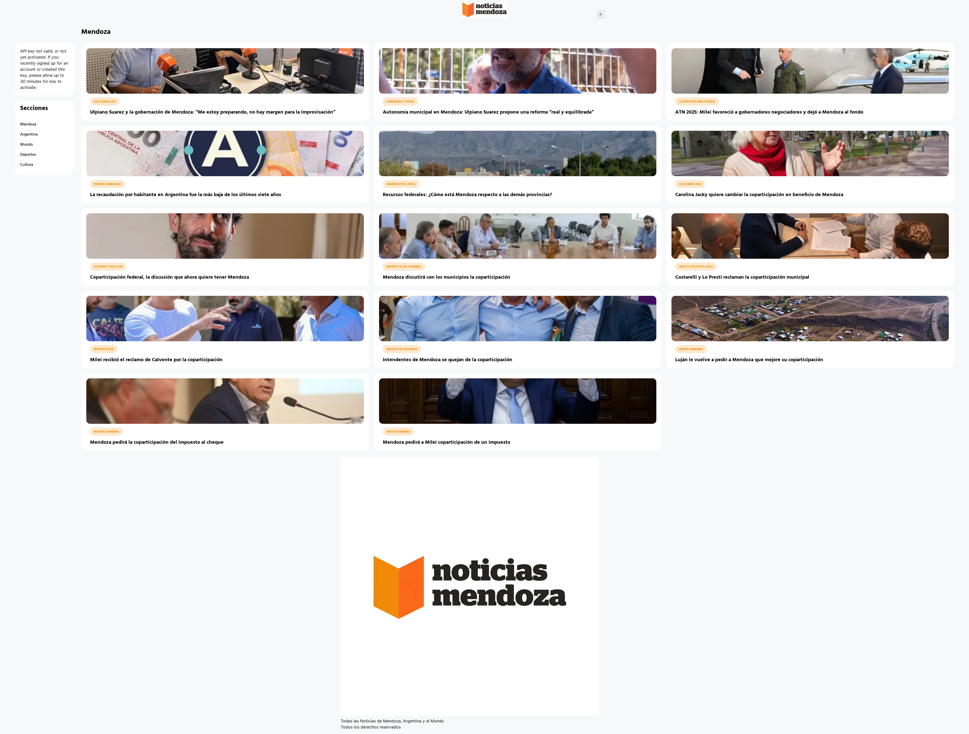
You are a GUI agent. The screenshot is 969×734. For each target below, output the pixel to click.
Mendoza (28, 124)
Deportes (28, 154)
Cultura (26, 165)
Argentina (29, 134)
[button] (601, 14)
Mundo (26, 144)
